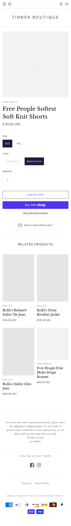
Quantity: (8, 171)
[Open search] (10, 4)
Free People (44, 363)
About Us (26, 483)
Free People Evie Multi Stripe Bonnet (50, 372)
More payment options (35, 212)
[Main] (4, 4)
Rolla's (7, 305)
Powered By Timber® (51, 495)
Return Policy (42, 483)
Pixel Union (33, 495)
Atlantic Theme (15, 495)
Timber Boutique (35, 17)
